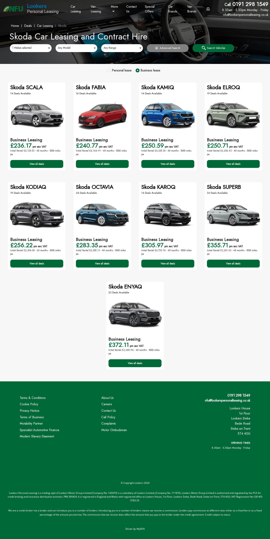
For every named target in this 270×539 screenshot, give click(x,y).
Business (150, 70)
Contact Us (131, 9)
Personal (122, 70)
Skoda (62, 25)
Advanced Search (170, 48)
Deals (28, 25)
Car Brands (172, 9)
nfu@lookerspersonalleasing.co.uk (227, 400)
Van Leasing (96, 9)
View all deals (37, 164)
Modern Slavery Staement (37, 436)
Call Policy (108, 417)
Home (15, 25)
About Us (107, 398)
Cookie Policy (29, 404)
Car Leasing (76, 9)
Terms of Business (32, 417)
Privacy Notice (29, 410)
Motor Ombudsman (114, 430)
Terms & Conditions (33, 398)
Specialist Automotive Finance (39, 430)
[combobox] (31, 48)
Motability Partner (31, 423)
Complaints (108, 423)
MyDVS (141, 529)
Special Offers (150, 9)
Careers (106, 404)
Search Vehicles (216, 48)
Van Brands (191, 9)
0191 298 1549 (245, 6)
